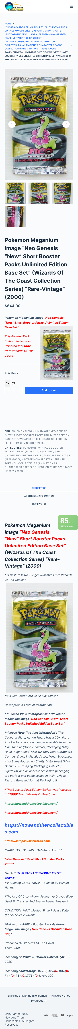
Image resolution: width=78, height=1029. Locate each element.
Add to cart (49, 390)
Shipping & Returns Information (27, 995)
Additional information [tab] (39, 496)
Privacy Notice (61, 995)
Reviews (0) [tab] (39, 504)
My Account (39, 1000)
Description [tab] (39, 488)
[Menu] (71, 6)
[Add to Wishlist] (7, 383)
